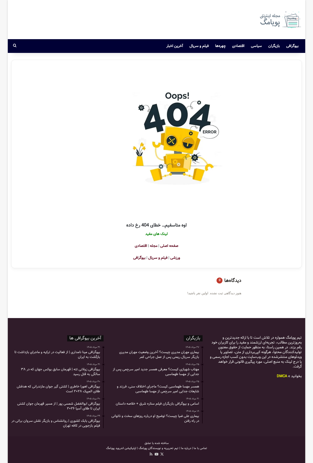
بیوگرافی (292, 46)
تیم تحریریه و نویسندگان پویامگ (158, 448)
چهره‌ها (220, 46)
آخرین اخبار (174, 46)
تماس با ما (200, 448)
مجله (153, 246)
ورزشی (175, 258)
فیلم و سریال (199, 46)
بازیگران (274, 46)
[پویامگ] (280, 19)
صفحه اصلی (169, 246)
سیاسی (256, 46)
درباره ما (186, 448)
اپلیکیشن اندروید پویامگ (121, 448)
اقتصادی (238, 46)
